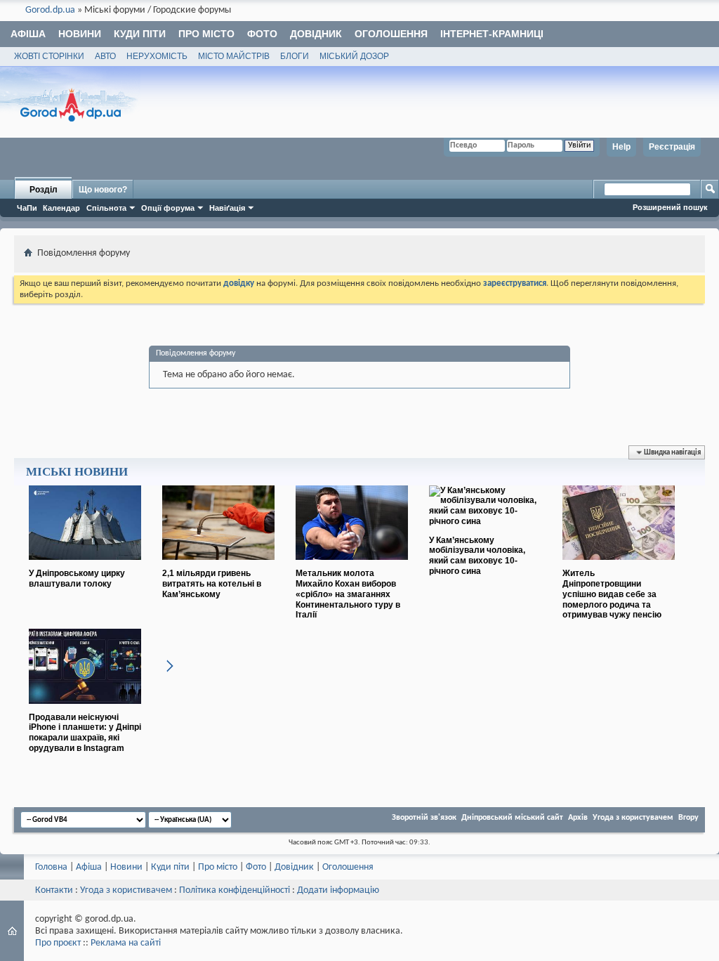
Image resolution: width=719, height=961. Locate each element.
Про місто (206, 33)
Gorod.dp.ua (50, 10)
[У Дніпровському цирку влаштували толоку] (85, 565)
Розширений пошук (670, 207)
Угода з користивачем (126, 890)
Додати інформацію (338, 890)
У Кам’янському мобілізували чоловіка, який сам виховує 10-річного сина (477, 555)
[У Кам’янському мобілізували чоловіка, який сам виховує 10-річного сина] (485, 521)
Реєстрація (672, 147)
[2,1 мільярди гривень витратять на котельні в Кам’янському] (218, 565)
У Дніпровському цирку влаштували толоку (77, 578)
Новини (79, 33)
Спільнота (106, 208)
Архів (578, 817)
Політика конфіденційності (234, 890)
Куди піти (140, 33)
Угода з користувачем (633, 817)
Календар (61, 208)
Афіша (28, 33)
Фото (262, 33)
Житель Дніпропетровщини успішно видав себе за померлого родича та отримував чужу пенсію (611, 594)
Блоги (294, 56)
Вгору (688, 817)
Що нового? (103, 190)
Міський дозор (354, 56)
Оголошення (391, 33)
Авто (105, 56)
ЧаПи (27, 208)
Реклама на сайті (126, 943)
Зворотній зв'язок (424, 817)
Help (621, 147)
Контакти (54, 890)
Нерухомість (156, 56)
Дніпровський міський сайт (512, 817)
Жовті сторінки (49, 56)
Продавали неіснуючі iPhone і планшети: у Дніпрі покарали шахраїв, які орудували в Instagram (85, 732)
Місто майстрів (234, 56)
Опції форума (167, 208)
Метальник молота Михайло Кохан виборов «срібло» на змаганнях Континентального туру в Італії (348, 594)
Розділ (43, 190)
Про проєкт (58, 943)
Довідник (316, 33)
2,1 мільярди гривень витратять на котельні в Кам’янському (211, 583)
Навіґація (227, 208)
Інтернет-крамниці (491, 33)
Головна (51, 867)
